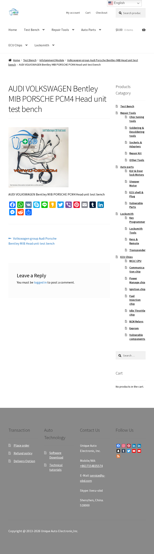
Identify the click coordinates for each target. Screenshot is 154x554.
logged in (40, 282)
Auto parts (127, 167)
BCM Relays (136, 321)
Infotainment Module (52, 60)
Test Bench (31, 30)
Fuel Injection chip (135, 300)
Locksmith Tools (136, 230)
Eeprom (134, 328)
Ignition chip (137, 289)
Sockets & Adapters (135, 144)
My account (73, 12)
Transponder (137, 250)
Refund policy (23, 453)
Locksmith (41, 45)
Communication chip (136, 269)
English (119, 3)
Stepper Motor (134, 183)
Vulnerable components (137, 337)
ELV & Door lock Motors (136, 173)
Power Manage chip (137, 280)
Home (12, 30)
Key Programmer (137, 220)
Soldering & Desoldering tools (136, 132)
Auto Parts (88, 30)
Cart (87, 12)
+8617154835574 (91, 466)
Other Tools (136, 160)
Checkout (101, 12)
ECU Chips (15, 45)
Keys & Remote (134, 241)
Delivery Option (24, 461)
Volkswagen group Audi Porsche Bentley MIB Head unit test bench (32, 241)
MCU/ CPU (135, 261)
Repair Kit (135, 153)
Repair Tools (60, 30)
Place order (21, 445)
